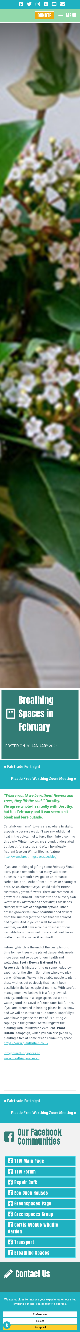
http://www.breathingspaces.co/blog (30, 857)
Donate (44, 15)
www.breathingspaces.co (21, 1058)
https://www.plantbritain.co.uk (26, 1043)
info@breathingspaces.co (22, 1053)
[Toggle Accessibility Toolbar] (7, 1325)
